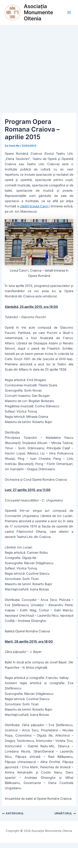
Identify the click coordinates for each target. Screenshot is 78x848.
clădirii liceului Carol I (35, 206)
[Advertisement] (39, 67)
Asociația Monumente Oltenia (38, 12)
